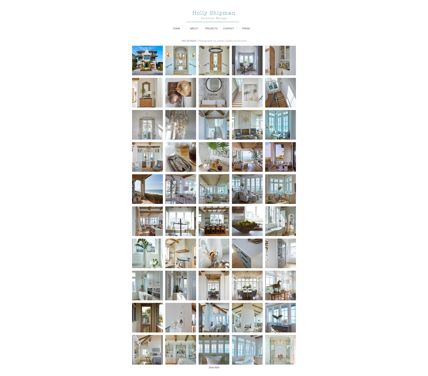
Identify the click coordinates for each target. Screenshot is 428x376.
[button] (147, 60)
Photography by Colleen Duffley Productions (222, 40)
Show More (214, 367)
